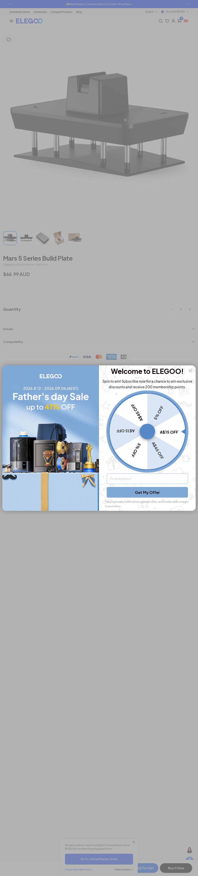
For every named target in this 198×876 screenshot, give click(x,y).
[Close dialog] (190, 370)
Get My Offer (147, 492)
